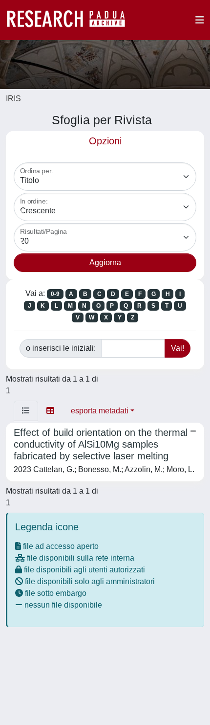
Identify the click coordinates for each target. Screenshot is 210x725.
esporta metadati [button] (99, 411)
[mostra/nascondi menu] (199, 20)
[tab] (26, 411)
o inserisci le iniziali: (61, 348)
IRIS (13, 98)
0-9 (55, 294)
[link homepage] (71, 20)
